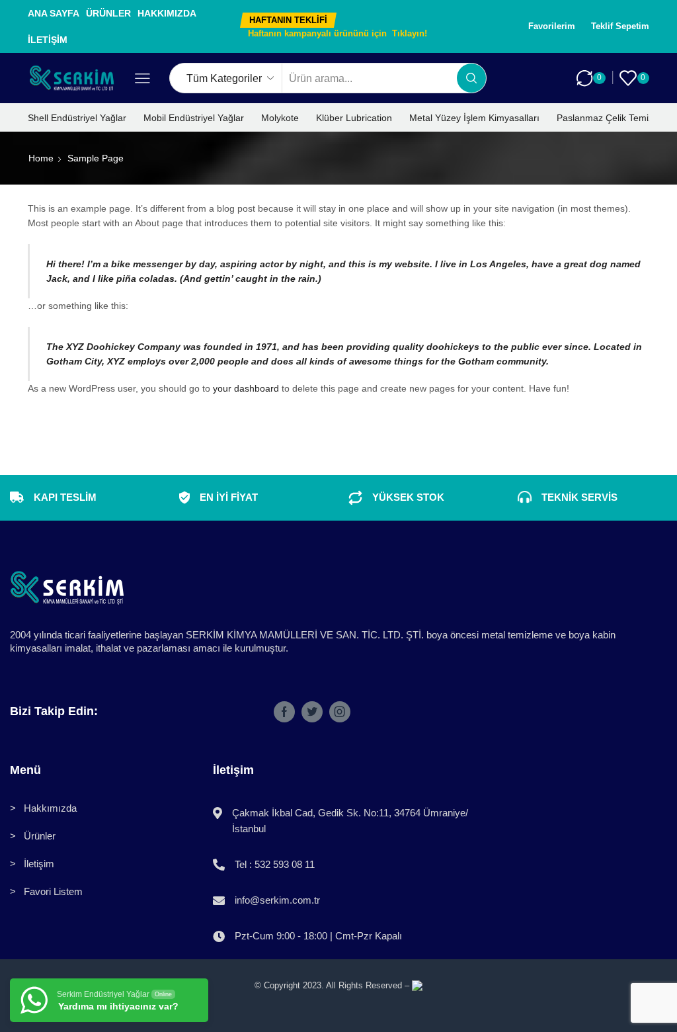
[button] (288, 20)
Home (41, 158)
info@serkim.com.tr (277, 900)
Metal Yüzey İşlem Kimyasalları (474, 117)
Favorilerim (551, 26)
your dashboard (246, 388)
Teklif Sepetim (620, 26)
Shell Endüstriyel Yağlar (77, 117)
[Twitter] (312, 711)
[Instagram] (339, 711)
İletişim (47, 39)
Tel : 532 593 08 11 (275, 864)
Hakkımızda (167, 13)
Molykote (280, 117)
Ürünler (108, 13)
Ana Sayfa (53, 13)
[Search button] (471, 78)
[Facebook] (284, 711)
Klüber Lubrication (354, 117)
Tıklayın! (409, 33)
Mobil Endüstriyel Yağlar (193, 117)
